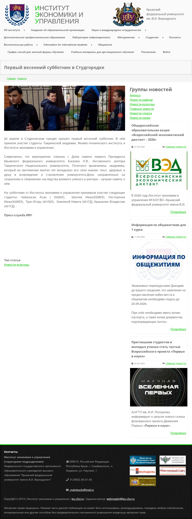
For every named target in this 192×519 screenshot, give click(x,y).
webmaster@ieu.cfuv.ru (121, 499)
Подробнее (178, 212)
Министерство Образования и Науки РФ (139, 460)
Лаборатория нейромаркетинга (91, 37)
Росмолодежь (138, 469)
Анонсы (135, 95)
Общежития (105, 44)
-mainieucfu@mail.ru (81, 490)
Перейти (119, 4)
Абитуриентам (124, 38)
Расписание (148, 52)
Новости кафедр (141, 100)
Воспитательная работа (16, 45)
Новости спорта (141, 113)
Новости (22, 78)
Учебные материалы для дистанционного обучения (102, 52)
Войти (166, 52)
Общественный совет (169, 471)
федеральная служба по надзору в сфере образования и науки (172, 460)
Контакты (175, 37)
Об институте (10, 31)
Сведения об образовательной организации (57, 30)
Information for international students (63, 45)
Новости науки (140, 118)
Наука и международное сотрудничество (114, 31)
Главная (11, 78)
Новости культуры (16, 264)
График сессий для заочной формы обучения (36, 52)
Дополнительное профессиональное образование (34, 37)
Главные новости (142, 109)
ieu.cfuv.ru (78, 499)
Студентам (150, 38)
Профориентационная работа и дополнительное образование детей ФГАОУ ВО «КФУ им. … (143, 482)
